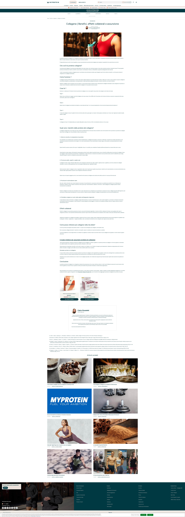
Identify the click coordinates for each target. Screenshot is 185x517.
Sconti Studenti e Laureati (175, 497)
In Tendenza (66, 5)
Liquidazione (109, 5)
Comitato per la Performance (144, 506)
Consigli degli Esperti (117, 5)
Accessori (96, 5)
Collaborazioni (141, 501)
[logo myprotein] (53, 2)
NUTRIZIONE (73, 2)
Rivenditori (140, 499)
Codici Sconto (173, 490)
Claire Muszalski (83, 310)
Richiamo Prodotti (80, 501)
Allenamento (78, 13)
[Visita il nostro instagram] (3, 508)
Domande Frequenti (80, 490)
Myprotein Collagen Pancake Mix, (84, 271)
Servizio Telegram (174, 492)
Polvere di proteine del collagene (69, 293)
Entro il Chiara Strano (57, 446)
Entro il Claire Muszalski (94, 27)
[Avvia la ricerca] (98, 2)
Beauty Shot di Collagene (89, 293)
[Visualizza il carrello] (136, 2)
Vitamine (81, 5)
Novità (69, 13)
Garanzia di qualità (142, 490)
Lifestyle (107, 13)
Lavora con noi (141, 504)
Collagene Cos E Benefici (61, 18)
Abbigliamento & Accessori (111, 490)
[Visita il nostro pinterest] (14, 508)
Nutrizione (109, 501)
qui (84, 326)
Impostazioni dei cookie (6, 501)
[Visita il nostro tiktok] (7, 508)
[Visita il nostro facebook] (5, 508)
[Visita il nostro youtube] (10, 508)
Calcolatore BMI (110, 504)
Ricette (116, 13)
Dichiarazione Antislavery (143, 492)
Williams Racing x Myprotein (175, 499)
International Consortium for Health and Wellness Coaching (89, 316)
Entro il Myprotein (56, 416)
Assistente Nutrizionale (127, 2)
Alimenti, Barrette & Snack (89, 5)
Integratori (76, 5)
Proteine (71, 5)
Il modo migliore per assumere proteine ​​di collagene (77, 240)
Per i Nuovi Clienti (103, 5)
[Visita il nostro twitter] (12, 508)
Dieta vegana (109, 506)
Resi (77, 492)
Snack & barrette (110, 497)
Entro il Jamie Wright (102, 386)
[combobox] (114, 2)
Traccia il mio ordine (80, 497)
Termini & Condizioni (142, 497)
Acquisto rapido (70, 299)
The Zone (51, 18)
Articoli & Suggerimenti (111, 492)
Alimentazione (98, 13)
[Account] (133, 2)
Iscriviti (5, 487)
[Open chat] (17, 508)
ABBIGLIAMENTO (82, 2)
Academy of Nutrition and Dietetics (92, 315)
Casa (48, 18)
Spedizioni (78, 499)
